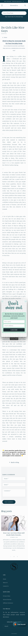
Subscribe (14, 330)
